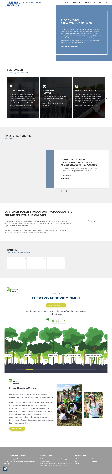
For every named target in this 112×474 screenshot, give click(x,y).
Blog (105, 2)
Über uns (88, 2)
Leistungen (76, 2)
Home (67, 2)
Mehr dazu (64, 178)
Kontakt (97, 2)
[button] (66, 191)
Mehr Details (16, 428)
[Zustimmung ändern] (5, 469)
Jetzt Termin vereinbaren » (69, 46)
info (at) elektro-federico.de (26, 461)
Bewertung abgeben (55, 305)
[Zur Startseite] (12, 4)
